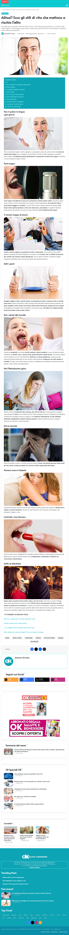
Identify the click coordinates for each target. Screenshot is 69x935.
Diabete (9, 918)
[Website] (16, 661)
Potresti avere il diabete (14, 102)
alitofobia (29, 638)
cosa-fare (52, 915)
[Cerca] (64, 6)
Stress (45, 918)
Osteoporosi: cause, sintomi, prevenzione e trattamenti (30, 789)
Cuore (3, 918)
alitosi (39, 638)
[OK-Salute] (5, 5)
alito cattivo (18, 638)
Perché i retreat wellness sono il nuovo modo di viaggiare (26, 837)
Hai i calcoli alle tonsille (15, 94)
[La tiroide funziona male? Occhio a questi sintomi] (8, 806)
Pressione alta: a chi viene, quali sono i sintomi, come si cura (32, 781)
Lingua (61, 638)
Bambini (26, 915)
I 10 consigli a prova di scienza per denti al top (19, 628)
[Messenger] (40, 649)
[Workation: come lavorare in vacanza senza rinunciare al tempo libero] (10, 830)
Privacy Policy (45, 932)
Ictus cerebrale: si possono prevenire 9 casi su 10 (28, 774)
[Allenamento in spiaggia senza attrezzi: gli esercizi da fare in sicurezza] (6, 903)
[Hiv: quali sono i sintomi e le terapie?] (8, 799)
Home (3, 9)
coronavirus (44, 915)
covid (58, 915)
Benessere (8, 9)
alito (7, 638)
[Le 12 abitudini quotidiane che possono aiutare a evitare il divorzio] (6, 895)
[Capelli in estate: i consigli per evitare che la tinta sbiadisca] (42, 830)
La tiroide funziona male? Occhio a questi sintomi (29, 804)
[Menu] (67, 6)
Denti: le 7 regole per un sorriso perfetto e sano (19, 619)
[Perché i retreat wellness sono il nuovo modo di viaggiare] (26, 830)
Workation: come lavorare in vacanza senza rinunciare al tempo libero (9, 838)
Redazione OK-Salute (9, 33)
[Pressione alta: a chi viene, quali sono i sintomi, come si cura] (8, 783)
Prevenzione (34, 918)
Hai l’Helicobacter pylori (15, 97)
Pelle (27, 918)
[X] (36, 649)
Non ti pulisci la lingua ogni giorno (18, 85)
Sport (40, 918)
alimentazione (5, 915)
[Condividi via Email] (44, 649)
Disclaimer (54, 932)
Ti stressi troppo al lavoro (15, 89)
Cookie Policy (63, 932)
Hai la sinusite (11, 99)
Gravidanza (21, 918)
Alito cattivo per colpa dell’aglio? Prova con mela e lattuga (23, 632)
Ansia (20, 915)
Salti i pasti (10, 92)
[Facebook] (32, 649)
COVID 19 (64, 915)
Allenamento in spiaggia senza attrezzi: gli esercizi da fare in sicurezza (33, 901)
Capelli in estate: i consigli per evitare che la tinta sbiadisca (42, 837)
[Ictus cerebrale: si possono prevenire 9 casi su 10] (8, 776)
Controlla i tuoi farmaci (14, 104)
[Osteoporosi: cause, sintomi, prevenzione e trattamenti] (8, 791)
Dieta (14, 918)
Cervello (37, 915)
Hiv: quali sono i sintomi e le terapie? (25, 796)
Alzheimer (14, 915)
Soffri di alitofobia (14, 107)
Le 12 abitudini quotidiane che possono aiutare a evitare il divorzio (31, 893)
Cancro (31, 915)
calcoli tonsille (50, 638)
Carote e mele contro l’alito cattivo (15, 623)
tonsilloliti (35, 641)
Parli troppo (10, 87)
